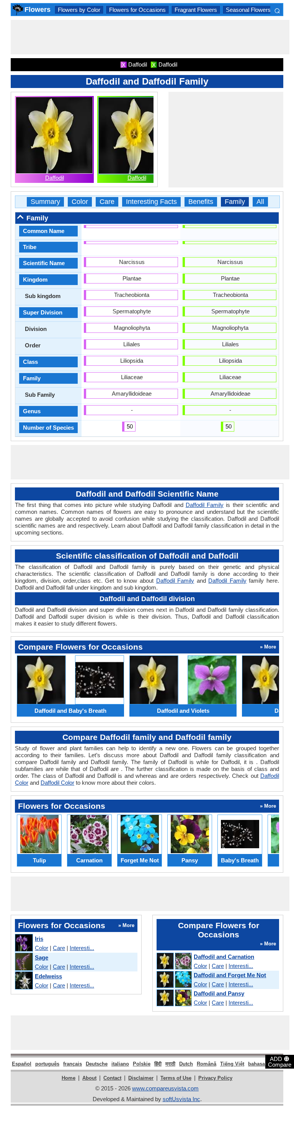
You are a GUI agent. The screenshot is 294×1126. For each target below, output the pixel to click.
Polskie (141, 1064)
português (47, 1064)
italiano (120, 1064)
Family (235, 202)
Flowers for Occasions (137, 10)
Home (68, 1078)
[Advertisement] (150, 37)
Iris (39, 938)
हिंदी (158, 1064)
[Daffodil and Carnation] (174, 961)
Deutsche (97, 1064)
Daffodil (54, 177)
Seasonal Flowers (248, 10)
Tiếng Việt (232, 1064)
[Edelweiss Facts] (23, 980)
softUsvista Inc (181, 1099)
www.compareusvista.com (165, 1088)
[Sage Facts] (23, 962)
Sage (41, 957)
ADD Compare (279, 1061)
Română (206, 1064)
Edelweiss (48, 976)
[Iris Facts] (23, 943)
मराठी (170, 1064)
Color (80, 202)
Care (107, 202)
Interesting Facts (151, 202)
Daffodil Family (205, 505)
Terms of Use (175, 1078)
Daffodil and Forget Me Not (230, 975)
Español (21, 1064)
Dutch (186, 1064)
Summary (45, 202)
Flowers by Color (79, 10)
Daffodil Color (57, 782)
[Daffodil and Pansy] (174, 998)
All (260, 202)
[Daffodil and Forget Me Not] (174, 980)
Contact (112, 1078)
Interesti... (82, 948)
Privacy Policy (215, 1078)
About (89, 1078)
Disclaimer (141, 1078)
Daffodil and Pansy (219, 993)
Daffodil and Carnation (224, 956)
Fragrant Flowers (196, 10)
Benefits (200, 202)
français (72, 1064)
